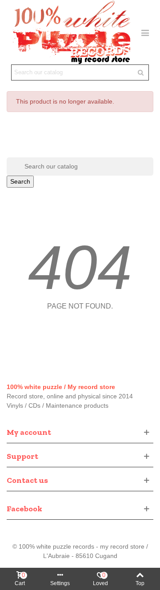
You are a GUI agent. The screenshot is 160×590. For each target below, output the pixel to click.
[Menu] (144, 32)
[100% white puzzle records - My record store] (71, 32)
